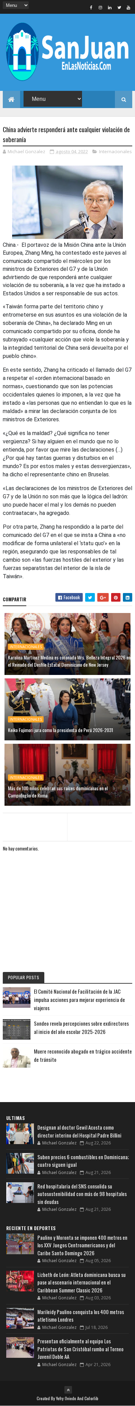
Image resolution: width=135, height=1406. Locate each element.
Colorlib (91, 1398)
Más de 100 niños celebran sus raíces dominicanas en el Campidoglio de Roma (58, 791)
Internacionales (115, 151)
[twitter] (119, 7)
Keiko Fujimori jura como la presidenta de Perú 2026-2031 (60, 729)
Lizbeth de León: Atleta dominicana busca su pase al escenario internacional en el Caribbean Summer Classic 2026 (81, 1282)
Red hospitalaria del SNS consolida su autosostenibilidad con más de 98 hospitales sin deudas (82, 1193)
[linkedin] (110, 7)
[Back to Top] (68, 1390)
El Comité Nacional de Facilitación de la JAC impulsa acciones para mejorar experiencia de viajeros (79, 999)
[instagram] (100, 7)
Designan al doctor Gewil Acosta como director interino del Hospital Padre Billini (79, 1131)
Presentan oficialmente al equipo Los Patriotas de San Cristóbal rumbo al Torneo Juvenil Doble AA (80, 1348)
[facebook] (91, 7)
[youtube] (128, 7)
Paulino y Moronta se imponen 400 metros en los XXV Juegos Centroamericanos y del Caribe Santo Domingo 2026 (82, 1245)
